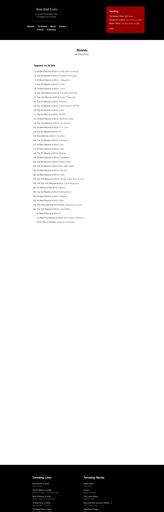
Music (53, 26)
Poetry (40, 29)
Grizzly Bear (83, 54)
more (111, 28)
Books (62, 26)
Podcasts (51, 29)
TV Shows (42, 26)
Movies (30, 26)
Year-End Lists (46, 9)
